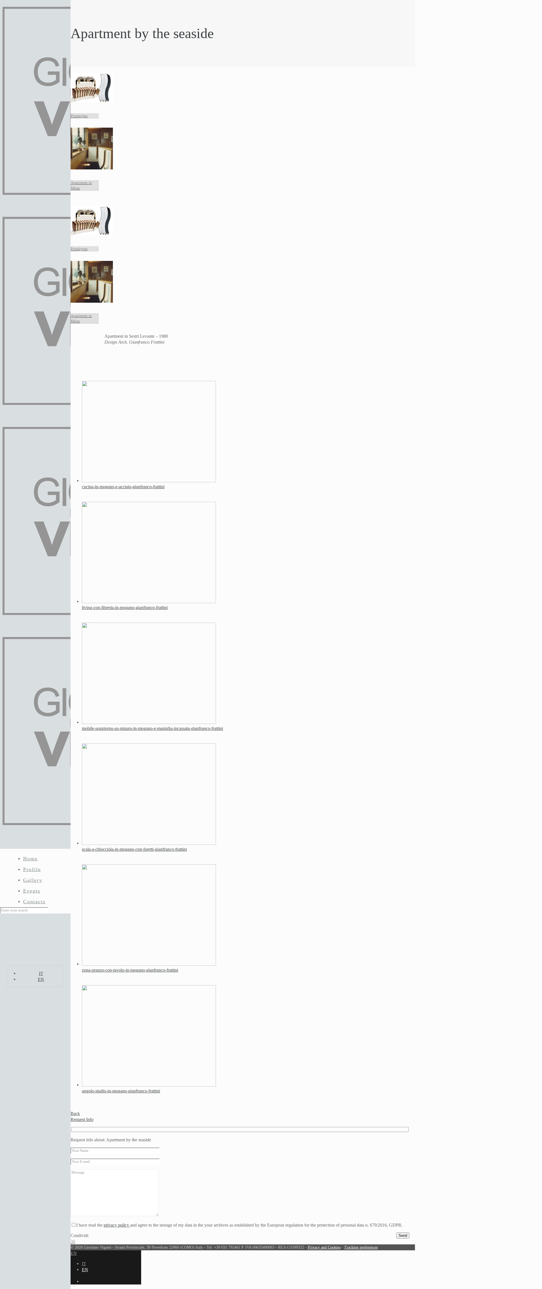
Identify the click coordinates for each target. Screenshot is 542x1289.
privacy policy (117, 1225)
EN (41, 979)
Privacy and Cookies (324, 1247)
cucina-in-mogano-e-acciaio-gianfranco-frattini (123, 486)
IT (41, 973)
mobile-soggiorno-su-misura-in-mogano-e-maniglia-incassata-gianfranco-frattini (152, 728)
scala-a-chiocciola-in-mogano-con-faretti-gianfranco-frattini (134, 849)
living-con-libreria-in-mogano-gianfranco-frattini (125, 607)
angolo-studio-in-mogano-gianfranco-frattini (121, 1091)
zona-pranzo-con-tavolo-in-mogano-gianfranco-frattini (130, 970)
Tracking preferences (361, 1247)
